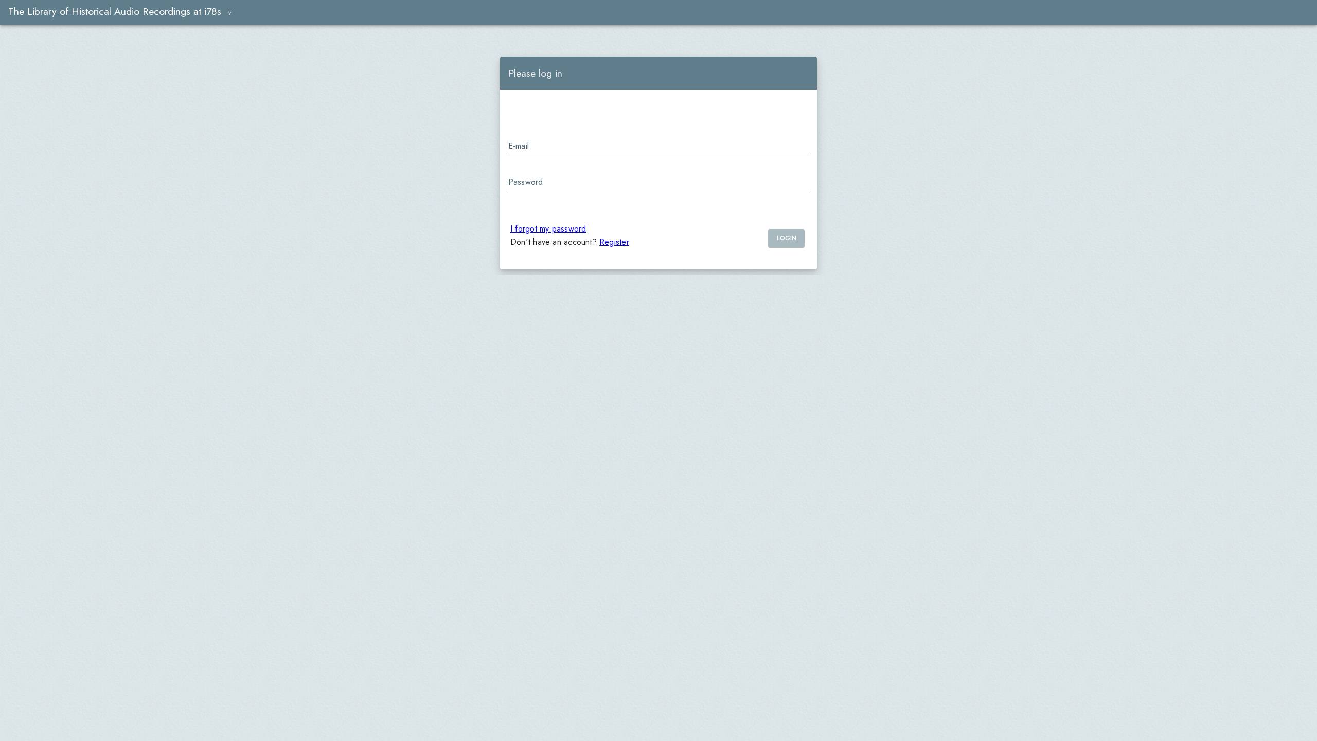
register (614, 242)
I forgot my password (548, 229)
